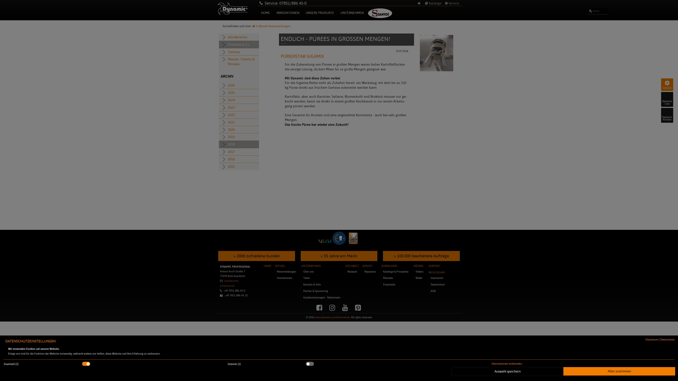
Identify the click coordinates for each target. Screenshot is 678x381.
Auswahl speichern (508, 371)
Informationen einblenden (507, 363)
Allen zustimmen (619, 371)
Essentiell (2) (11, 364)
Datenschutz (667, 339)
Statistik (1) (234, 364)
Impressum (652, 339)
